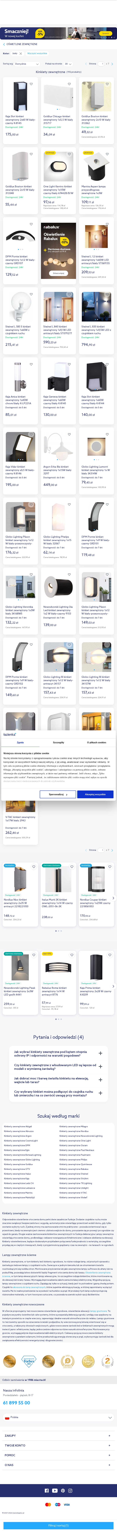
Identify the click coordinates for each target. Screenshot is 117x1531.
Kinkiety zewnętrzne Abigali (18, 1126)
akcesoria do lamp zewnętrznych (29, 1287)
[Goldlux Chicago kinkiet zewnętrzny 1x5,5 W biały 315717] (58, 99)
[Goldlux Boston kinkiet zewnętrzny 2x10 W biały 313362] (97, 99)
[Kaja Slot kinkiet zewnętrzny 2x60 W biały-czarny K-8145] (20, 99)
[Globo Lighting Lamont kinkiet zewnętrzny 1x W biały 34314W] (97, 449)
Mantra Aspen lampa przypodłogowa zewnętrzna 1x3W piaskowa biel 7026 (94, 190)
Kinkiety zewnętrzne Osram (74, 1145)
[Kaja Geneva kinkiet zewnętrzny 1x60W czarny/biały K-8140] (58, 379)
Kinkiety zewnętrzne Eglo (17, 1150)
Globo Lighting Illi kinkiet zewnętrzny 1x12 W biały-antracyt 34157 (58, 680)
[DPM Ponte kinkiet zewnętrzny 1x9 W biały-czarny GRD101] (97, 520)
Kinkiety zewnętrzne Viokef (73, 1197)
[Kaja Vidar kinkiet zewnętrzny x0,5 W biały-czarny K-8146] (20, 449)
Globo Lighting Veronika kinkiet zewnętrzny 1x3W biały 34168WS (20, 610)
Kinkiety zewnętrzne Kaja (16, 1178)
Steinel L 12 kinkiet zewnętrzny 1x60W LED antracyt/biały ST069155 (96, 260)
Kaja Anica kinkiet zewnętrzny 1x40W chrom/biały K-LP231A (18, 400)
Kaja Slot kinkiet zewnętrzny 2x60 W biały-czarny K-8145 (20, 120)
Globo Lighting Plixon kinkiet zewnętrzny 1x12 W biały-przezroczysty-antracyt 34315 (96, 610)
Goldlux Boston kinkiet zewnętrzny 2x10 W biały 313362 (96, 120)
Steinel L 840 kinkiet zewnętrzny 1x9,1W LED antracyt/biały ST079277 (57, 330)
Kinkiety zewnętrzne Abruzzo (19, 1131)
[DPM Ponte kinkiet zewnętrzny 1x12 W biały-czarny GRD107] (20, 239)
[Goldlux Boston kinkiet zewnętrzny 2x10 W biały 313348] (20, 169)
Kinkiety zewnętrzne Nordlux (74, 1131)
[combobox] (27, 64)
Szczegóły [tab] (58, 742)
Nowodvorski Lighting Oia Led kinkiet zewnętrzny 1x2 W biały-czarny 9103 (58, 610)
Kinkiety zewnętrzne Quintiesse (76, 1164)
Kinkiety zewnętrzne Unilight (74, 1188)
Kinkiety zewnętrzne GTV (17, 1169)
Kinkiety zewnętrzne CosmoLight (21, 1141)
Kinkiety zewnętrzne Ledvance (19, 1188)
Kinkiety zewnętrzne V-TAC (73, 1193)
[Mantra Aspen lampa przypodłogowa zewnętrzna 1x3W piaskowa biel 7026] (97, 169)
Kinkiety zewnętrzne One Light (75, 1141)
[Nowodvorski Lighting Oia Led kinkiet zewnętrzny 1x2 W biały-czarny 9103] (58, 590)
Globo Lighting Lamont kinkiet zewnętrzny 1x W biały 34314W (96, 470)
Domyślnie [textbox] (20, 64)
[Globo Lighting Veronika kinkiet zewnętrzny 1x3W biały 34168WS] (20, 590)
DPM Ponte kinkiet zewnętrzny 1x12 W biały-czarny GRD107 (20, 260)
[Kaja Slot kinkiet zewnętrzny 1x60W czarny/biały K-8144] (97, 379)
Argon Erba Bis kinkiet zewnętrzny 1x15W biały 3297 (57, 470)
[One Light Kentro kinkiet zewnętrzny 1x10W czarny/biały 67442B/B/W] (58, 169)
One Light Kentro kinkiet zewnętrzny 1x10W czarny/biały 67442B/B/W (58, 190)
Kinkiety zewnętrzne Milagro (74, 1126)
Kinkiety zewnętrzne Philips (73, 1160)
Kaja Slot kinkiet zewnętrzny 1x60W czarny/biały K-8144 (93, 400)
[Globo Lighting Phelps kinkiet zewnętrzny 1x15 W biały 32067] (58, 520)
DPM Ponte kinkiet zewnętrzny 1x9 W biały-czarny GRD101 (96, 540)
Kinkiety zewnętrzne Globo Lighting (22, 1160)
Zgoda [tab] (20, 742)
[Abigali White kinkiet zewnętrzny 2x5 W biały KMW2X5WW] (20, 730)
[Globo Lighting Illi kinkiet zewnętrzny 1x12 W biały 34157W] (97, 660)
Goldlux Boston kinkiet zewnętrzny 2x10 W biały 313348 (19, 190)
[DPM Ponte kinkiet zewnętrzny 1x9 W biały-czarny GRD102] (20, 660)
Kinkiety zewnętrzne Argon (18, 1136)
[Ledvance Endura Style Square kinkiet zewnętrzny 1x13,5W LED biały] (58, 730)
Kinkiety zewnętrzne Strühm (74, 1178)
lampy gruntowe (98, 1311)
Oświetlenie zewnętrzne (22, 44)
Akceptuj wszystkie (95, 794)
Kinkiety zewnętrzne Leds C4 (19, 1183)
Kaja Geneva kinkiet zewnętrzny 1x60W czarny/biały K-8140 (54, 400)
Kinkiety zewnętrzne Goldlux (18, 1164)
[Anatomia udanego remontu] (58, 33)
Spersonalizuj (56, 794)
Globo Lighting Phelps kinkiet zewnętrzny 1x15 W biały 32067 (57, 540)
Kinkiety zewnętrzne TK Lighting (76, 1183)
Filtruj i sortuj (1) (58, 1525)
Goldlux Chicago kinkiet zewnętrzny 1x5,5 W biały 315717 (58, 120)
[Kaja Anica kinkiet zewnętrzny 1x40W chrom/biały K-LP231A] (20, 379)
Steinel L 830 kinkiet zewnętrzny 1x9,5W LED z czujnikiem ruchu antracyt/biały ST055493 (96, 330)
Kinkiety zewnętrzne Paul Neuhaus (77, 1150)
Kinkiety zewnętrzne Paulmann (75, 1155)
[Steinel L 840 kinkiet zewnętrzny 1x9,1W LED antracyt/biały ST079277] (58, 309)
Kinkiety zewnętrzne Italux (17, 1174)
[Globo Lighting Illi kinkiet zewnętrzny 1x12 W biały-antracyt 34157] (58, 660)
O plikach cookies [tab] (96, 742)
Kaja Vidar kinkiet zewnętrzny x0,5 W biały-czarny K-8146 (20, 470)
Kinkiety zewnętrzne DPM (17, 1145)
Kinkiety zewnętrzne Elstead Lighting (22, 1155)
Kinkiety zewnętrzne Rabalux (74, 1169)
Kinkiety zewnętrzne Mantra (18, 1193)
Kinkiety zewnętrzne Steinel (74, 1174)
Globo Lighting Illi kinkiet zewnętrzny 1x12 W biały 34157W (96, 680)
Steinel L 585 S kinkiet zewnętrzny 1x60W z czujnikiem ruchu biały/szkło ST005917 (18, 330)
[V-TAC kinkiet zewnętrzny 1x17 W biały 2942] (97, 730)
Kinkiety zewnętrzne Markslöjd (19, 1197)
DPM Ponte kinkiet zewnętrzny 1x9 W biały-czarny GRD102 (19, 680)
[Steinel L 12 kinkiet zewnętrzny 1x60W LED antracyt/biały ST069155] (97, 239)
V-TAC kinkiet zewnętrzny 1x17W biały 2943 (20, 819)
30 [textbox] (66, 64)
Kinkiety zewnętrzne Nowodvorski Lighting (81, 1136)
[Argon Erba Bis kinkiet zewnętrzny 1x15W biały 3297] (58, 449)
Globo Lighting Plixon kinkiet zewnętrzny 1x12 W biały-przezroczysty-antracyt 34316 (19, 540)
